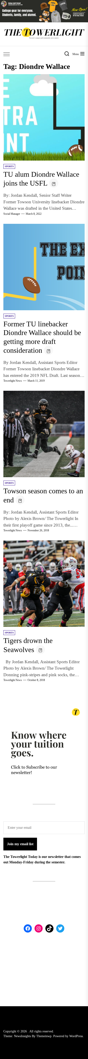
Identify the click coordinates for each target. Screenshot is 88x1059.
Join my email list (20, 844)
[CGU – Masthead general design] (44, 3)
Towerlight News (12, 380)
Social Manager (11, 213)
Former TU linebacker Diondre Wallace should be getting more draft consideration (42, 337)
